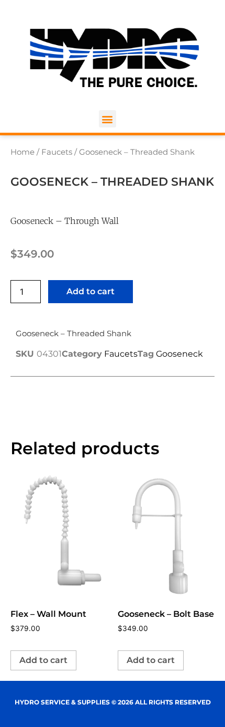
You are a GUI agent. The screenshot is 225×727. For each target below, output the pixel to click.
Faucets (56, 152)
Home (22, 152)
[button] (107, 118)
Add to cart (90, 291)
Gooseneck (179, 354)
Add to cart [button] (43, 660)
